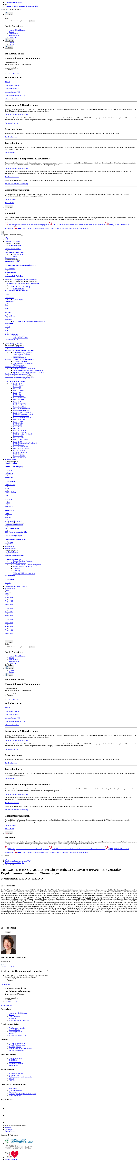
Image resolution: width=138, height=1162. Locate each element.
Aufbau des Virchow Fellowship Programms (27, 565)
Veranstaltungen (10, 588)
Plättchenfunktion (18, 365)
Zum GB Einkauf (10, 199)
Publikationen (9, 546)
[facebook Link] (6, 1119)
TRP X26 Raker (18, 423)
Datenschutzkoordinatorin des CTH (16, 586)
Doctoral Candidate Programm (22, 561)
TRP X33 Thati (18, 436)
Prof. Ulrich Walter (19, 336)
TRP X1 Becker (18, 383)
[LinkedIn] (6, 1108)
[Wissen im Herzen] (12, 1157)
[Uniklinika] (19, 1143)
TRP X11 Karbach (19, 399)
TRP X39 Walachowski (20, 447)
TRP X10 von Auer (19, 397)
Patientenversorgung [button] (11, 258)
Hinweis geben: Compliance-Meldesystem (22, 1094)
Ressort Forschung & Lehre (18, 1035)
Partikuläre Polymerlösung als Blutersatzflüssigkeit (29, 321)
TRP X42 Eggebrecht (20, 452)
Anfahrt (11, 32)
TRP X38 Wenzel (18, 445)
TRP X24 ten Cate (19, 419)
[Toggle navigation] (22, 235)
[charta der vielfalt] (11, 1159)
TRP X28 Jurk (17, 427)
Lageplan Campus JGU (12, 92)
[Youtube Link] (7, 1112)
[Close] (5, 209)
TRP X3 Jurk (17, 387)
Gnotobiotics (17, 356)
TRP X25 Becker (18, 421)
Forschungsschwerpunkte (17, 1028)
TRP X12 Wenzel (18, 401)
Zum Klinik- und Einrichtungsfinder (16, 114)
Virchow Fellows (18, 572)
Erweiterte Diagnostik (20, 361)
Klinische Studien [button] (10, 459)
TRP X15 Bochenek (19, 407)
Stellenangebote (14, 35)
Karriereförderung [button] (10, 548)
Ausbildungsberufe (15, 1047)
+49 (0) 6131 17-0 (13, 73)
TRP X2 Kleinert (18, 385)
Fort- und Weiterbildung (16, 1050)
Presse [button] (7, 590)
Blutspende (12, 37)
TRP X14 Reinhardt (19, 405)
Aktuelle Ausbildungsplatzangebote (20, 1048)
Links (15, 256)
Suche (7, 18)
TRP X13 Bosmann (19, 403)
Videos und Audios (15, 1062)
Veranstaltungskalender (16, 1073)
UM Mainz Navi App (12, 99)
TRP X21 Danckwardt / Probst (23, 414)
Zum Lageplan (5, 984)
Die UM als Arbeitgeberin (17, 1043)
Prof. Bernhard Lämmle (20, 338)
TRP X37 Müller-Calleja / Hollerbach (25, 443)
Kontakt (8, 932)
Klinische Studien (18, 289)
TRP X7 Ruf (17, 394)
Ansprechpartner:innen (16, 1063)
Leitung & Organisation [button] (12, 241)
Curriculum (16, 568)
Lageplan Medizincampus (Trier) (15, 95)
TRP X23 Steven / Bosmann (22, 417)
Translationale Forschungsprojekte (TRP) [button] (18, 374)
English (11, 44)
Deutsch (11, 42)
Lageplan (12, 1080)
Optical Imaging (18, 299)
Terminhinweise (14, 1075)
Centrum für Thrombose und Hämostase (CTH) (21, 6)
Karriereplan (17, 570)
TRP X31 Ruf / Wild (19, 432)
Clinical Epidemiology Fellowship (24, 574)
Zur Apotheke (9, 203)
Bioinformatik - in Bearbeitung (23, 363)
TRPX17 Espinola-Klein (21, 410)
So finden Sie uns (6, 1005)
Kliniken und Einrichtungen (18, 1013)
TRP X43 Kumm (18, 454)
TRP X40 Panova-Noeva (21, 448)
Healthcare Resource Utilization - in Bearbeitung (28, 370)
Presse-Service (13, 1065)
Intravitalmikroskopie (19, 358)
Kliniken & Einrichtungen (17, 30)
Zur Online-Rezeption (12, 123)
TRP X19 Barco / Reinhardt (22, 412)
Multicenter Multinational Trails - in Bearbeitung (28, 372)
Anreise (7, 82)
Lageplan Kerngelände (12, 85)
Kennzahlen (13, 1088)
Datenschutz (9, 1129)
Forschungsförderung (16, 1031)
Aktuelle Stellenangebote (17, 1045)
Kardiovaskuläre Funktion (21, 354)
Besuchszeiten (13, 33)
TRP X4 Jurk (17, 388)
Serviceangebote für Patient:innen (19, 1020)
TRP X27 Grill (17, 425)
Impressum (8, 1127)
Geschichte (12, 1092)
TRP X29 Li (17, 428)
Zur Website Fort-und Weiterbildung (16, 184)
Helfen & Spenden (15, 1095)
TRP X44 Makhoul (19, 456)
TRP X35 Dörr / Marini (20, 439)
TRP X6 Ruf (17, 392)
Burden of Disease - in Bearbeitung (24, 368)
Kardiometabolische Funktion (22, 352)
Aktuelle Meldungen (15, 1058)
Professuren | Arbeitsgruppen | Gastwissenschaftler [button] (21, 279)
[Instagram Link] (6, 1115)
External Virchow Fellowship (22, 566)
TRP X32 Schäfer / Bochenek (22, 434)
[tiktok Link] (6, 1122)
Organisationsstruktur (16, 1090)
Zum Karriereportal (11, 137)
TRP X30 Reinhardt (19, 430)
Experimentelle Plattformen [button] (13, 343)
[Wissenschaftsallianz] (19, 1150)
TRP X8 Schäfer (18, 396)
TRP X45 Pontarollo (19, 457)
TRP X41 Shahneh (19, 450)
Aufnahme (12, 1018)
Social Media (13, 1060)
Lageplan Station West (12, 88)
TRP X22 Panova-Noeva (21, 416)
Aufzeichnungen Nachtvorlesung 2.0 (20, 1077)
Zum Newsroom (10, 152)
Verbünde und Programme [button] (13, 521)
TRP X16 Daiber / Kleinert (21, 408)
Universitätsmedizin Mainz (13, 2)
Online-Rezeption (14, 1016)
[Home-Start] (6, 240)
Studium (11, 1033)
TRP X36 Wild (18, 441)
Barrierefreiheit (9, 1131)
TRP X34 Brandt (18, 437)
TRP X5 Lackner (18, 390)
